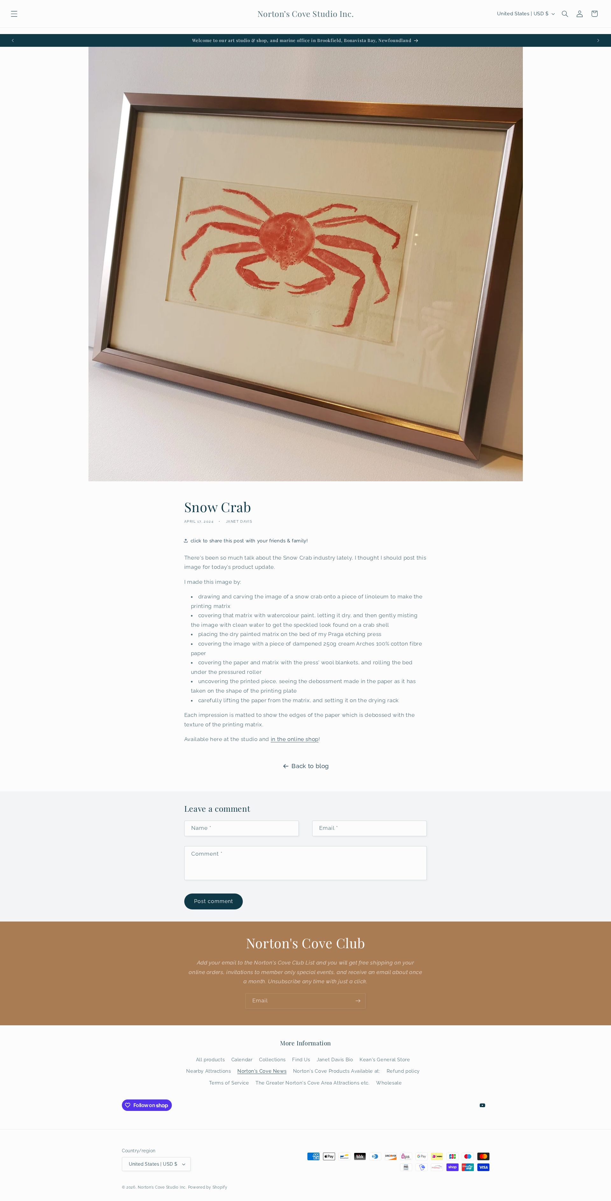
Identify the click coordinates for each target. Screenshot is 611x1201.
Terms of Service (229, 1082)
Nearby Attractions (208, 1071)
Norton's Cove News (261, 1071)
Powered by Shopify (208, 1187)
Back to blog (310, 765)
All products (210, 1059)
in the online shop (295, 739)
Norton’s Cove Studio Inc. (162, 1187)
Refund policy (403, 1071)
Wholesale (389, 1082)
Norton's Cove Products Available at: (336, 1071)
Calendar (242, 1059)
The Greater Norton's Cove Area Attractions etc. (313, 1082)
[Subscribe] (358, 1001)
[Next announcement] (598, 40)
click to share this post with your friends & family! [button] (249, 540)
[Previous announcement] (13, 40)
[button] (14, 13)
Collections (272, 1059)
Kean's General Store (385, 1059)
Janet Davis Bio (335, 1059)
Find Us (301, 1059)
